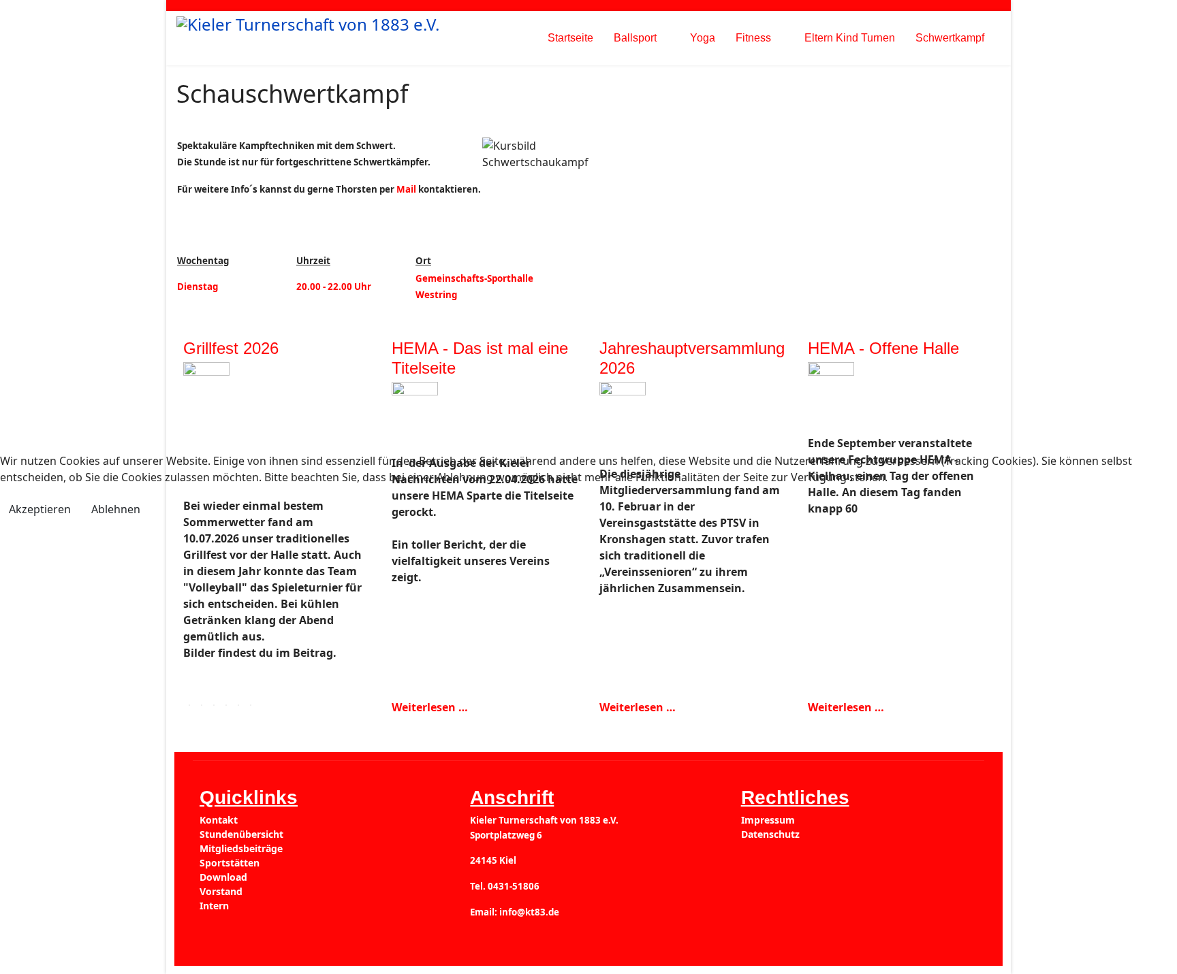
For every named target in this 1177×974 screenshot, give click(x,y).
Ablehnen (115, 509)
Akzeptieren (40, 509)
